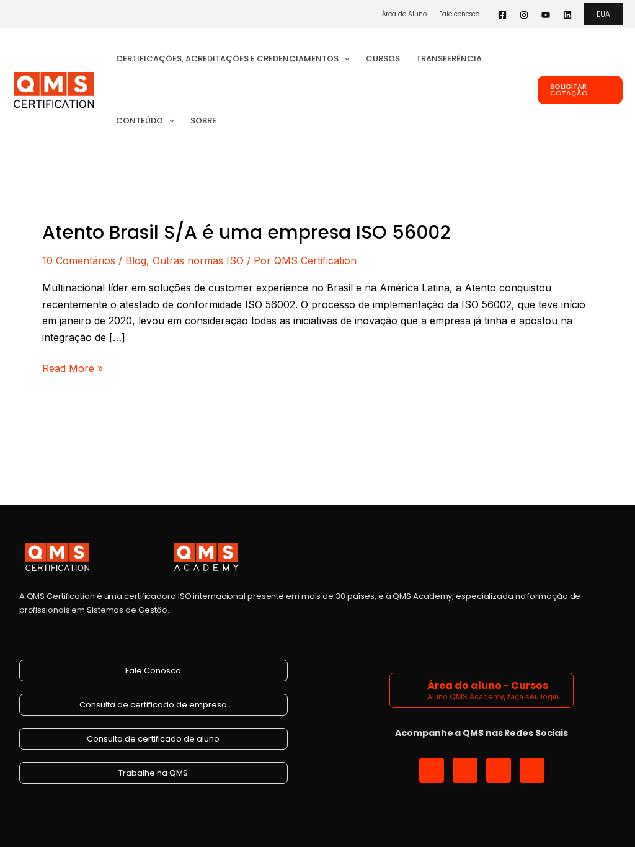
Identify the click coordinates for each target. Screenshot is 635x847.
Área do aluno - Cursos (487, 685)
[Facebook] (502, 15)
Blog (135, 260)
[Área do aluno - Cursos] (410, 690)
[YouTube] (545, 15)
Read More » (72, 367)
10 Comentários (78, 260)
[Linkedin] (567, 15)
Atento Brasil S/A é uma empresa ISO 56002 (246, 232)
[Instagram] (524, 15)
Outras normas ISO (198, 260)
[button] (603, 14)
